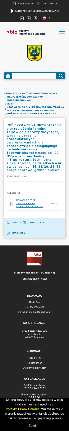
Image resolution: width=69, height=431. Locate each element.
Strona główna (14, 93)
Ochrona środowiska (42, 93)
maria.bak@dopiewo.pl (38, 312)
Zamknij (34, 426)
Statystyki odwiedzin (34, 367)
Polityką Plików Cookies (22, 409)
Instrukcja (50, 3)
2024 (10, 103)
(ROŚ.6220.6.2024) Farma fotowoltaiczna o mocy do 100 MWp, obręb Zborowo (35, 109)
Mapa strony (25, 3)
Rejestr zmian (34, 362)
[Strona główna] (8, 75)
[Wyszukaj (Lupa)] (60, 76)
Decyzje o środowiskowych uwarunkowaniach (25, 98)
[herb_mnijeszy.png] (34, 53)
